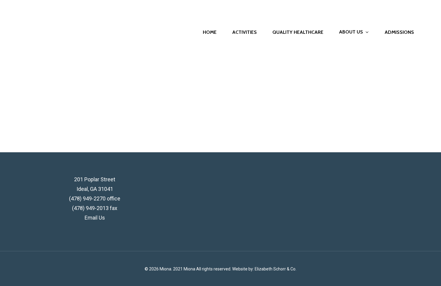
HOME (210, 32)
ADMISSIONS (399, 32)
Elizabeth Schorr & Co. (275, 269)
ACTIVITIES (244, 32)
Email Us (95, 217)
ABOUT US (351, 32)
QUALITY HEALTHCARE (297, 32)
